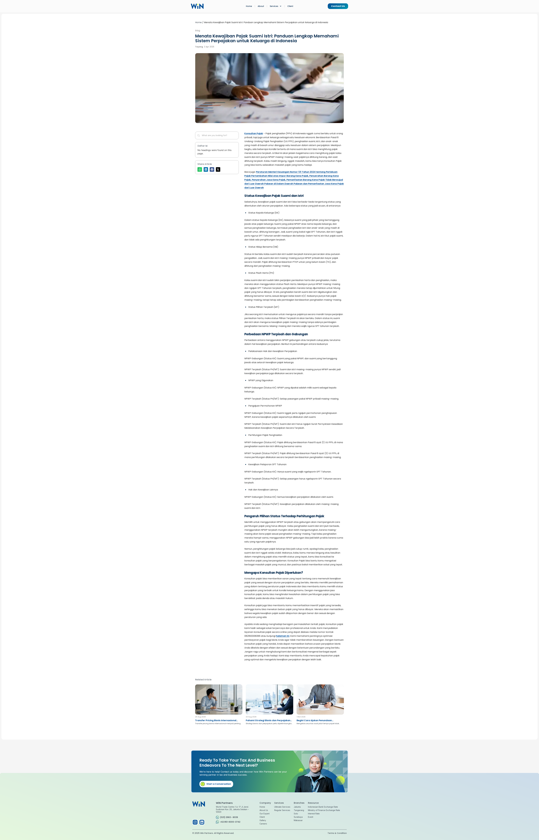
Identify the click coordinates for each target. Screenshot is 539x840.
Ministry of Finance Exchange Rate (324, 810)
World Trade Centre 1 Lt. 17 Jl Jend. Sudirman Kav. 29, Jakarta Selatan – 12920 (232, 809)
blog (197, 30)
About (261, 6)
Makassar (298, 820)
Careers (263, 823)
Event (310, 817)
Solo (296, 813)
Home (249, 6)
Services (274, 6)
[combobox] (217, 135)
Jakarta (297, 807)
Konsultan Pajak (253, 133)
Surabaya (298, 817)
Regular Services (282, 810)
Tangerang (299, 810)
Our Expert (265, 813)
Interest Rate (314, 813)
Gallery (263, 820)
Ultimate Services (282, 807)
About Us (264, 810)
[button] (199, 169)
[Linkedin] (202, 822)
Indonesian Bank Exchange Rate (323, 807)
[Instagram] (195, 822)
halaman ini (282, 636)
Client (290, 6)
